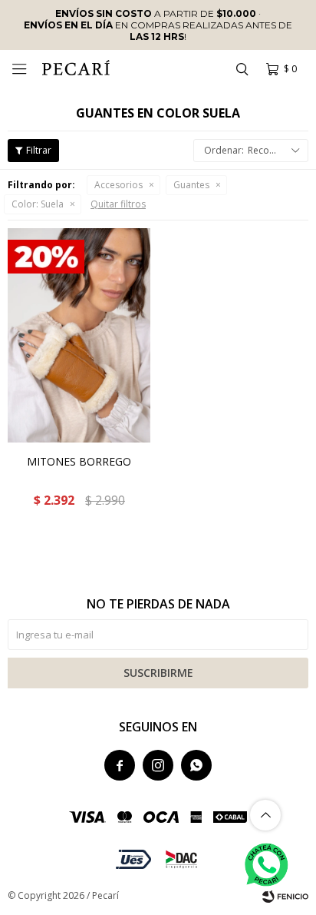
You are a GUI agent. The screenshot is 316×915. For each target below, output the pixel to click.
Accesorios (118, 184)
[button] (241, 69)
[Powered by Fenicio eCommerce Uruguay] (285, 895)
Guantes (191, 184)
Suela (38, 204)
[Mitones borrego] (79, 335)
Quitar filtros (118, 204)
